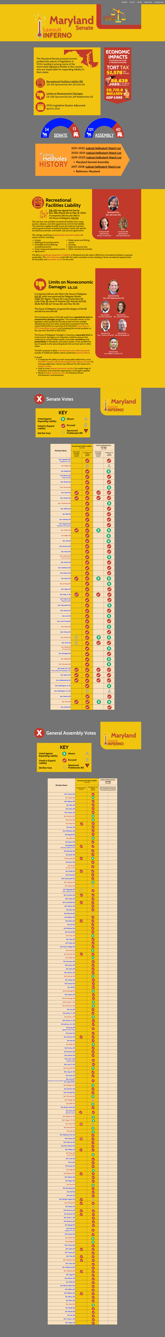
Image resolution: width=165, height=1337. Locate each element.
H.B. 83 (38, 296)
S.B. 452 (132, 2)
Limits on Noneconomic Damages (64, 93)
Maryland (124, 2)
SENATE (60, 135)
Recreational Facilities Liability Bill (64, 81)
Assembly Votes (159, 2)
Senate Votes (148, 2)
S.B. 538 (139, 2)
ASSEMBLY (104, 135)
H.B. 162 (74, 218)
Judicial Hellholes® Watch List (103, 148)
